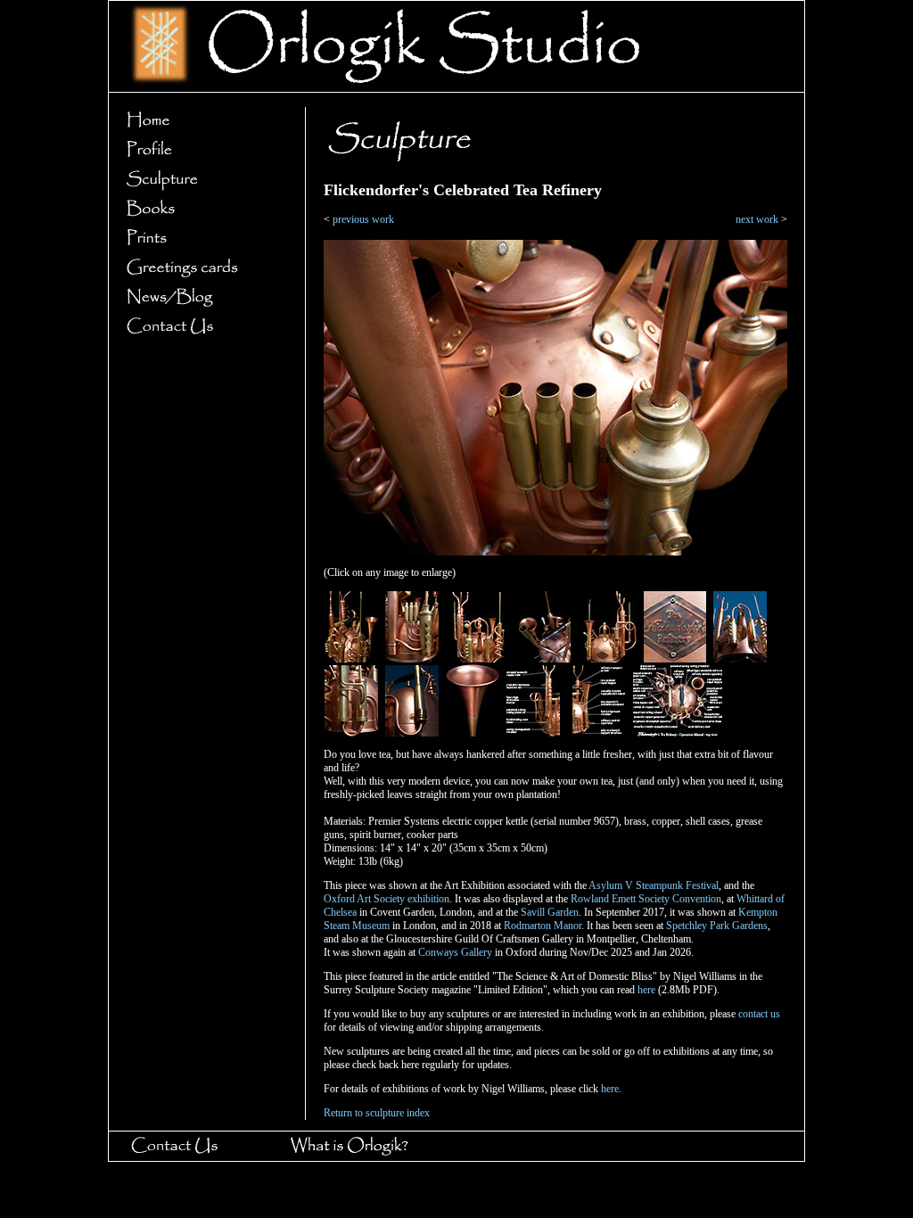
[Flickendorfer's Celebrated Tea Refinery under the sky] (740, 659)
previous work (363, 219)
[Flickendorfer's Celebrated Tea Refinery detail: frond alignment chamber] (412, 733)
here (646, 989)
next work (757, 219)
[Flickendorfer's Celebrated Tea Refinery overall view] (351, 659)
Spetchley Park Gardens (717, 925)
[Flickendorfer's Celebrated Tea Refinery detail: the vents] (544, 659)
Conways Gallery (455, 952)
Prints (202, 238)
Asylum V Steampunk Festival (653, 885)
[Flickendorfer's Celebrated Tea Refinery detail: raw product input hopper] (472, 733)
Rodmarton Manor (542, 925)
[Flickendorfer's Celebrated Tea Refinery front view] (478, 659)
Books (202, 209)
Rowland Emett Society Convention (646, 899)
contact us (759, 1014)
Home (202, 121)
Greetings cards (202, 268)
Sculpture (202, 179)
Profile (202, 150)
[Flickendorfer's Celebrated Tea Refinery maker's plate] (675, 659)
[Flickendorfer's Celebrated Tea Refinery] (555, 552)
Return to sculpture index (377, 1113)
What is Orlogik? (366, 1146)
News (202, 297)
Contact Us (202, 327)
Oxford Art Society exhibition (386, 899)
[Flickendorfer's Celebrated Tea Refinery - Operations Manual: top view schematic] (677, 733)
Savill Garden (550, 912)
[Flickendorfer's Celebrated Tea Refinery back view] (610, 659)
